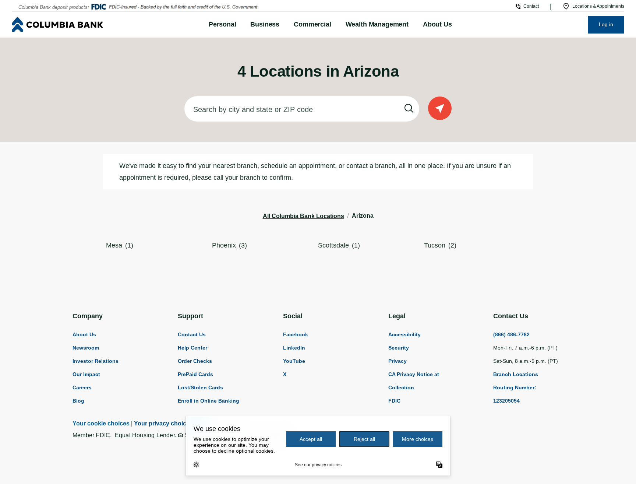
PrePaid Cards (195, 374)
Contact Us (192, 334)
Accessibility (404, 334)
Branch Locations (515, 374)
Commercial (312, 24)
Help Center (192, 348)
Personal (222, 24)
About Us (437, 24)
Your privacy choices (163, 423)
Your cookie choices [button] (101, 423)
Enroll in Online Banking (208, 401)
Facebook (295, 334)
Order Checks (195, 361)
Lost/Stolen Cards (200, 387)
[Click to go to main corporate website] (95, 24)
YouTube (294, 361)
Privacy (397, 361)
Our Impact (86, 374)
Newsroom (86, 348)
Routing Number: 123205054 (514, 394)
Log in (606, 24)
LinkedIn (294, 348)
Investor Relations (96, 361)
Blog (78, 401)
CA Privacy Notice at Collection (413, 380)
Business (264, 24)
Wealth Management (377, 24)
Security (398, 348)
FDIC (394, 401)
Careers (82, 387)
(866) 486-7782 (511, 334)
